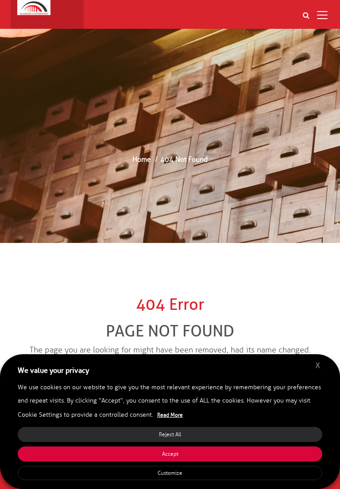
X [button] (318, 365)
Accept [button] (170, 454)
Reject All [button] (170, 434)
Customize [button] (170, 473)
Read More (170, 415)
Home (141, 159)
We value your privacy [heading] (53, 370)
